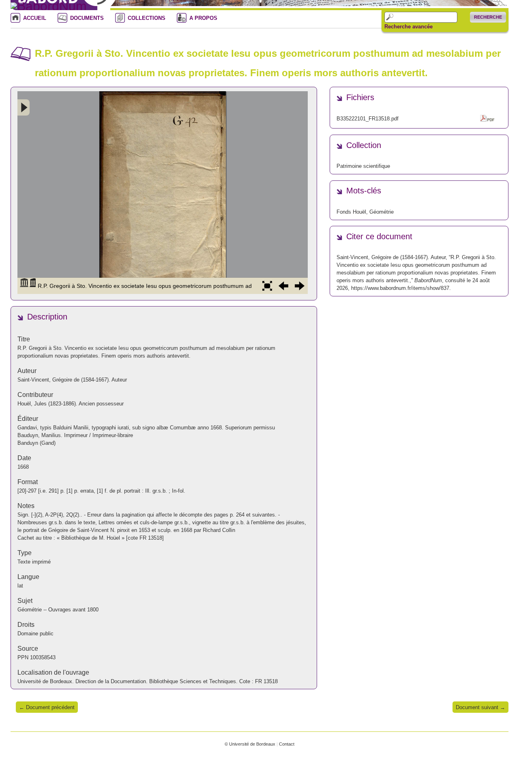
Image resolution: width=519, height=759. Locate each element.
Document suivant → (480, 707)
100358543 (43, 657)
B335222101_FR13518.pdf (368, 119)
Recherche (488, 17)
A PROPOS (203, 18)
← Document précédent (47, 707)
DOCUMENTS (87, 18)
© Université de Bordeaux (250, 744)
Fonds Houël (351, 212)
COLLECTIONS (146, 18)
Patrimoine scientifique (363, 166)
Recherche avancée (408, 26)
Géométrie (381, 212)
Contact (286, 744)
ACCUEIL (34, 18)
